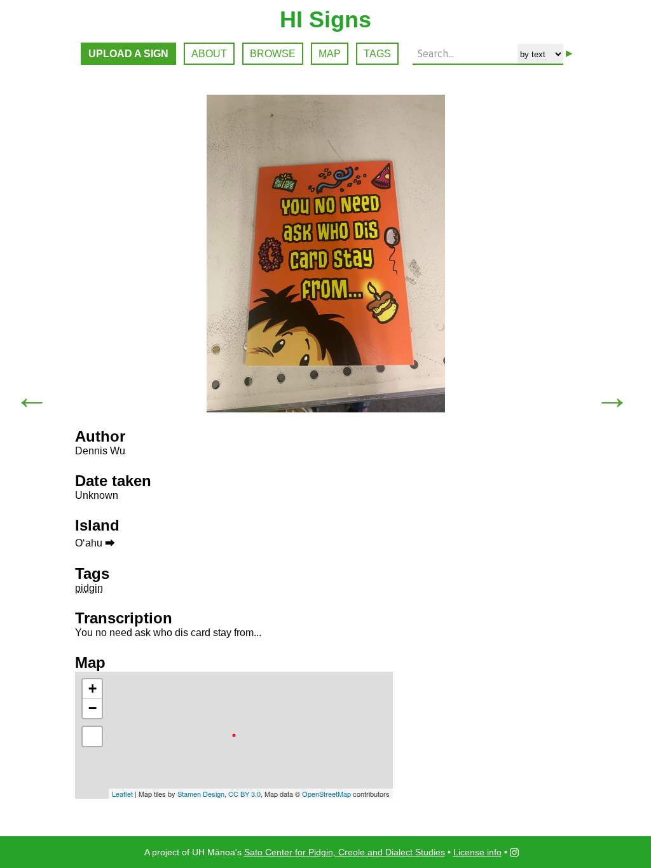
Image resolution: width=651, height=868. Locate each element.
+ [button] (92, 688)
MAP (330, 53)
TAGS (377, 53)
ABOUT (209, 53)
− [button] (92, 708)
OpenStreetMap (326, 794)
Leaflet (122, 794)
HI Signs (325, 19)
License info (477, 852)
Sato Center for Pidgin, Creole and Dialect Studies (344, 852)
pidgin (89, 588)
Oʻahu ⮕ (95, 543)
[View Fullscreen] (92, 736)
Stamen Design (200, 794)
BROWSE (273, 53)
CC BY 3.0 (244, 794)
